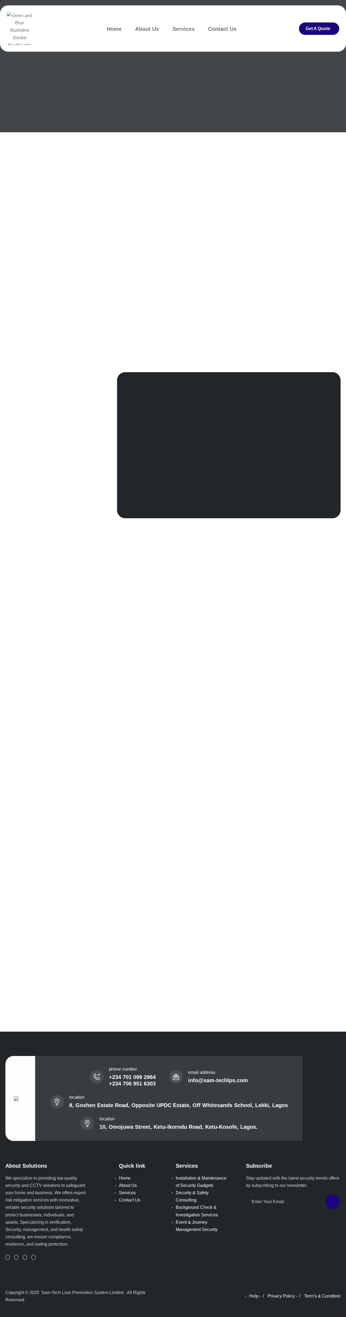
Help (253, 1296)
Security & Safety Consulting (192, 1196)
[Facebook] (25, 1257)
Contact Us (222, 29)
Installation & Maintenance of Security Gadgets (201, 1182)
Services (183, 29)
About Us (147, 29)
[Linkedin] (7, 1257)
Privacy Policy (281, 1296)
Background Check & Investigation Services (197, 1211)
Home (114, 29)
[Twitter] (16, 1257)
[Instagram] (33, 1257)
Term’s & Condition (322, 1296)
